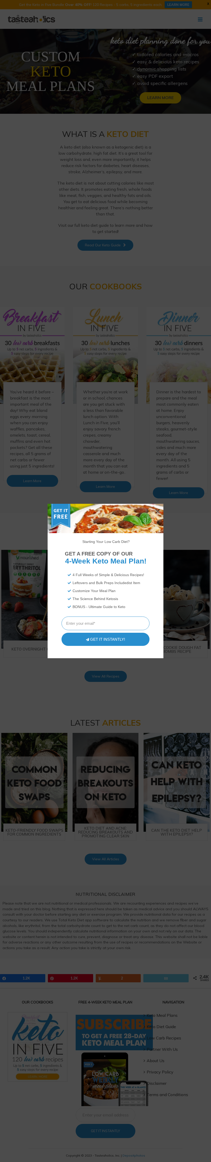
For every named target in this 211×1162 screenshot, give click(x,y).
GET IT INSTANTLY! (107, 639)
